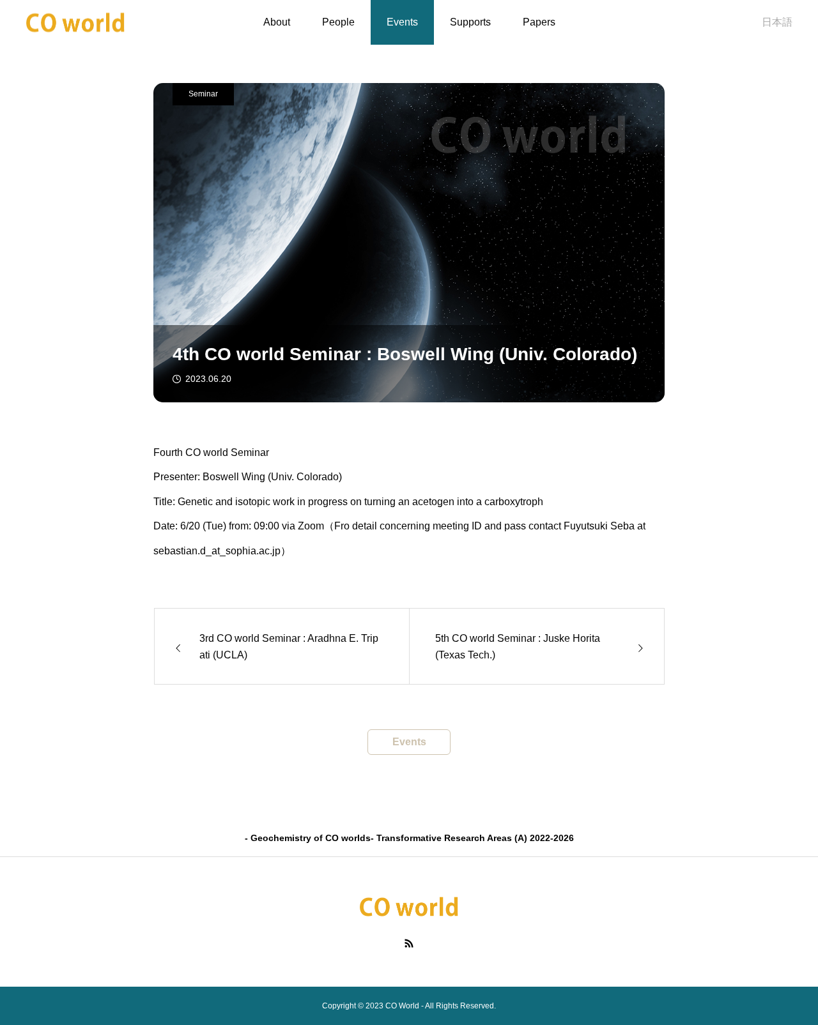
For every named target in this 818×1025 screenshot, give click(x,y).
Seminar (203, 93)
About (276, 22)
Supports (470, 22)
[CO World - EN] (76, 22)
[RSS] (409, 942)
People (338, 22)
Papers (539, 22)
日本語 (777, 22)
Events (402, 22)
